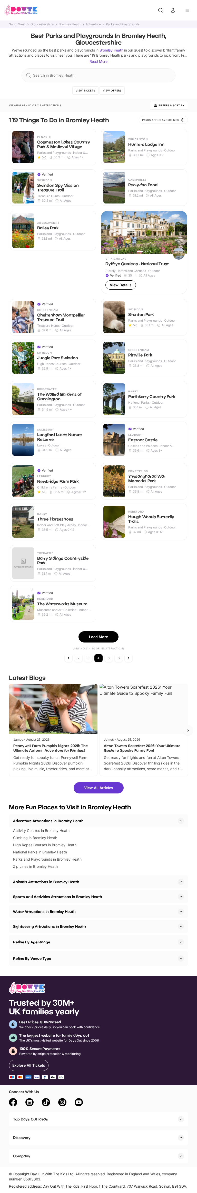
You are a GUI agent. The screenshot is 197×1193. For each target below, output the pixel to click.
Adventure (93, 24)
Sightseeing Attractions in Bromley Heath (49, 926)
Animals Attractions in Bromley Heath (46, 882)
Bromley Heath (70, 24)
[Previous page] (68, 658)
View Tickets (85, 90)
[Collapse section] (181, 820)
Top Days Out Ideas (30, 1119)
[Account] (173, 10)
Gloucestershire (42, 24)
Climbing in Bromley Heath (35, 837)
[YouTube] (79, 1103)
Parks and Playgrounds (123, 24)
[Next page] (128, 658)
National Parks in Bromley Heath (40, 852)
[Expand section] (181, 881)
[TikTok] (46, 1103)
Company (21, 1156)
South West (17, 24)
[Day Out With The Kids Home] (21, 10)
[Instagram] (62, 1103)
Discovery (22, 1137)
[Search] (160, 10)
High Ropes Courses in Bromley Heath (44, 845)
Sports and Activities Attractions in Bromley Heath (57, 896)
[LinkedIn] (29, 1103)
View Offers (112, 90)
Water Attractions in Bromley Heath (44, 911)
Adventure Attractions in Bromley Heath (48, 821)
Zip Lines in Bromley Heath (35, 866)
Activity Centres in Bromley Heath (41, 830)
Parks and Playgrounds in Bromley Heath (47, 859)
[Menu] (187, 10)
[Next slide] (188, 730)
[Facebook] (13, 1103)
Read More (98, 61)
